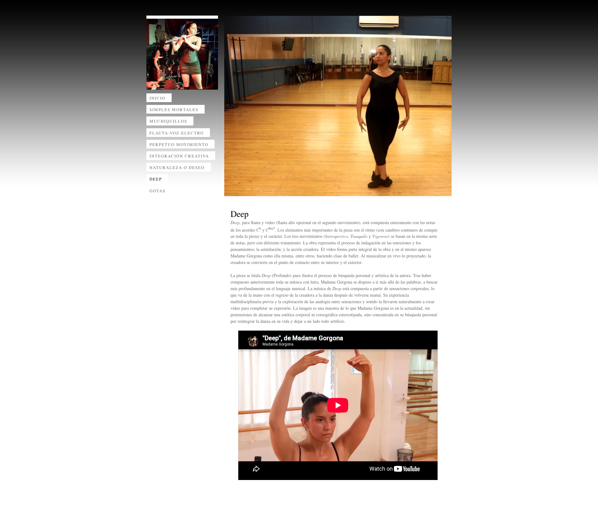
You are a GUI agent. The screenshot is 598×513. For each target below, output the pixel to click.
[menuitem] (182, 99)
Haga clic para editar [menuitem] (252, 498)
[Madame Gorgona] (182, 54)
